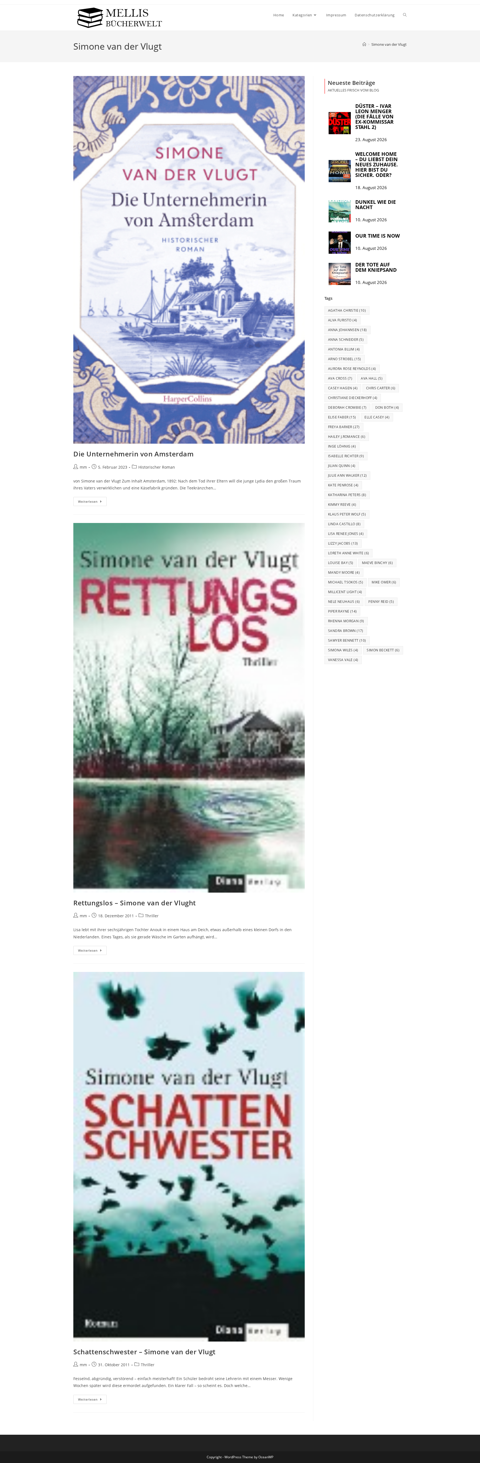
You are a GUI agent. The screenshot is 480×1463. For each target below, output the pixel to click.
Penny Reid (381, 601)
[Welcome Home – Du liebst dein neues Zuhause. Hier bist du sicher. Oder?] (340, 171)
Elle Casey (376, 417)
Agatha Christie (347, 310)
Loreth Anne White (348, 553)
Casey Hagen (343, 388)
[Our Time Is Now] (340, 243)
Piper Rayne (342, 611)
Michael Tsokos (345, 582)
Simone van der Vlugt (389, 44)
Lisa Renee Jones (346, 533)
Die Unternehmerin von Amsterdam (133, 453)
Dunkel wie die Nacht (375, 204)
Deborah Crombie (347, 407)
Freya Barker (344, 427)
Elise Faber (342, 417)
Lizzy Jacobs (343, 543)
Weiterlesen (92, 500)
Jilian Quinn (341, 465)
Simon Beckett (383, 650)
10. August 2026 (371, 220)
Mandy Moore (344, 572)
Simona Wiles (343, 650)
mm (83, 467)
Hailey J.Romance (346, 436)
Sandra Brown (345, 630)
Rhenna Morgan (346, 621)
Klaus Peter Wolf (347, 514)
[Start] (364, 44)
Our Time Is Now (377, 235)
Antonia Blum (344, 349)
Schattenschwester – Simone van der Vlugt (144, 1351)
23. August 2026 (371, 140)
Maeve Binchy (377, 562)
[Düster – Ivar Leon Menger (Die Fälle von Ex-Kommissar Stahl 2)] (340, 123)
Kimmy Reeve (342, 504)
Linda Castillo (344, 524)
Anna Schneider (346, 339)
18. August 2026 (371, 188)
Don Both (387, 407)
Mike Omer (384, 582)
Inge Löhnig (342, 446)
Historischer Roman (156, 467)
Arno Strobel (344, 359)
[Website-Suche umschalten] (405, 15)
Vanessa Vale (343, 659)
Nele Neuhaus (344, 601)
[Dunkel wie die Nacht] (340, 211)
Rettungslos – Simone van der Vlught (134, 902)
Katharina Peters (347, 494)
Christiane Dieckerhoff (352, 397)
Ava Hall (371, 378)
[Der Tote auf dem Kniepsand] (340, 274)
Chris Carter (380, 388)
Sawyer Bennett (347, 640)
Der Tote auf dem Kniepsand (376, 267)
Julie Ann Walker (347, 475)
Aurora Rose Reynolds (352, 368)
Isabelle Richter (346, 456)
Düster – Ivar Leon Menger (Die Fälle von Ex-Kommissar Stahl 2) (374, 116)
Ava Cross (340, 378)
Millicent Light (345, 592)
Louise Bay (340, 562)
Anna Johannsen (347, 329)
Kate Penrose (343, 485)
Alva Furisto (342, 320)
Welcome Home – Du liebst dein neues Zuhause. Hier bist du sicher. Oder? (376, 164)
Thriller (152, 915)
